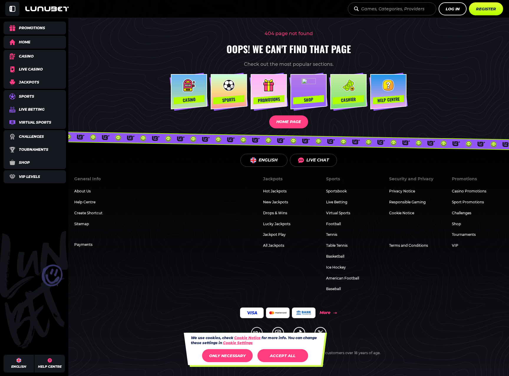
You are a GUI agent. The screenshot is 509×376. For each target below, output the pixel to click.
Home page (288, 121)
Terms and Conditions (408, 245)
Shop (456, 224)
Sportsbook (336, 191)
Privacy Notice (402, 191)
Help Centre (84, 202)
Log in (453, 8)
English (268, 160)
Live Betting (336, 202)
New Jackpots (275, 202)
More (325, 312)
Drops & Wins (275, 213)
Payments (83, 244)
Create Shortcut (88, 213)
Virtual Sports (338, 213)
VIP (455, 245)
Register (486, 8)
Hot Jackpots (275, 191)
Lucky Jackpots (276, 224)
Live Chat (317, 160)
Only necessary (227, 355)
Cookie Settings (238, 343)
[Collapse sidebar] (12, 8)
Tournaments (464, 234)
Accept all (282, 355)
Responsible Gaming (407, 202)
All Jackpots (273, 245)
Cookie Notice (401, 213)
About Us (82, 191)
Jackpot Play (274, 234)
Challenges (461, 213)
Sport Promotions (468, 202)
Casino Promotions (469, 191)
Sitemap (81, 224)
